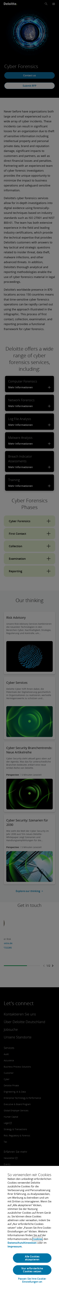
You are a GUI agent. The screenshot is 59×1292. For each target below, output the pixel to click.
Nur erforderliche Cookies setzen (32, 1270)
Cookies (37, 1239)
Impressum (15, 1246)
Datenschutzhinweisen (22, 1242)
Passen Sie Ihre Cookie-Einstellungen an (32, 1280)
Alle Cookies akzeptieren (32, 1258)
